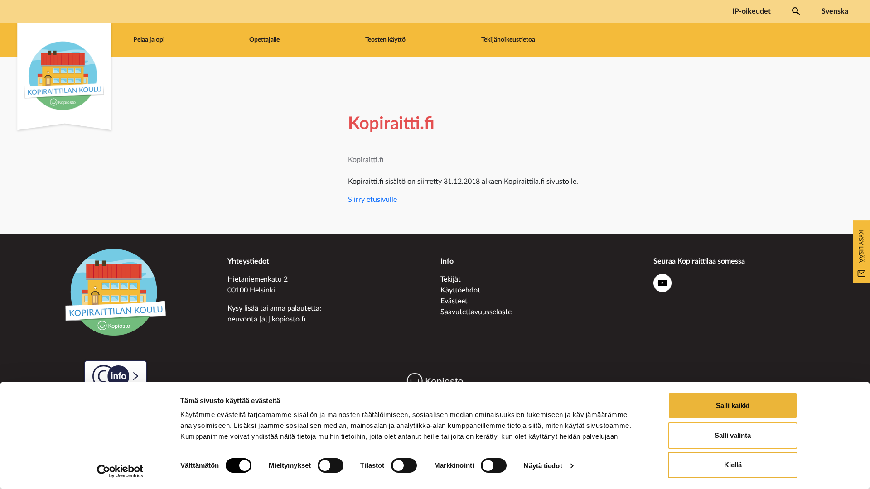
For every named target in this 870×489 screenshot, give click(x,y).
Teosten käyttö (385, 39)
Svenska (835, 11)
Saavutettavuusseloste (476, 312)
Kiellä (733, 465)
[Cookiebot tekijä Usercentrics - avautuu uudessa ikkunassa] (120, 471)
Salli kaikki (732, 405)
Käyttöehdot (460, 290)
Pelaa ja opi (149, 39)
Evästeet (454, 301)
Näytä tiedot (542, 466)
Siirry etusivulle (372, 199)
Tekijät (450, 279)
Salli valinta (733, 435)
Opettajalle (264, 39)
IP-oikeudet (751, 11)
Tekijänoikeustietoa (508, 39)
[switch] (330, 465)
